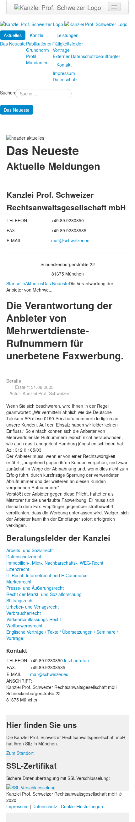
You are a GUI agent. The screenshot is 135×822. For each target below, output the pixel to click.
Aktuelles (13, 35)
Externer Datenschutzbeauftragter (86, 56)
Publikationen (39, 43)
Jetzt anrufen (76, 660)
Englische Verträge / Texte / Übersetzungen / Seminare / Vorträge (62, 635)
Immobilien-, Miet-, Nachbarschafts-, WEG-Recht (54, 563)
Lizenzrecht (17, 569)
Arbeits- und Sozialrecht (30, 550)
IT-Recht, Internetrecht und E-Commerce (47, 575)
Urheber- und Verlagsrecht (32, 607)
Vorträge (61, 50)
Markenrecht (18, 581)
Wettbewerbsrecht (24, 625)
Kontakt (64, 65)
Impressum (64, 73)
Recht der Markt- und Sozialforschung (44, 594)
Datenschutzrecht (23, 556)
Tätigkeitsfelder (68, 43)
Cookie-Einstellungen (82, 806)
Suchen (7, 92)
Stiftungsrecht (20, 600)
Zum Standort (20, 753)
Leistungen (67, 35)
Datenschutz (65, 79)
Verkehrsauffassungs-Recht (33, 619)
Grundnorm (37, 50)
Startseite (15, 283)
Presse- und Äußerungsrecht (35, 588)
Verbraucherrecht (23, 613)
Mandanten (37, 62)
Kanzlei (37, 35)
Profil (31, 56)
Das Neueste (13, 43)
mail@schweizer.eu (70, 240)
